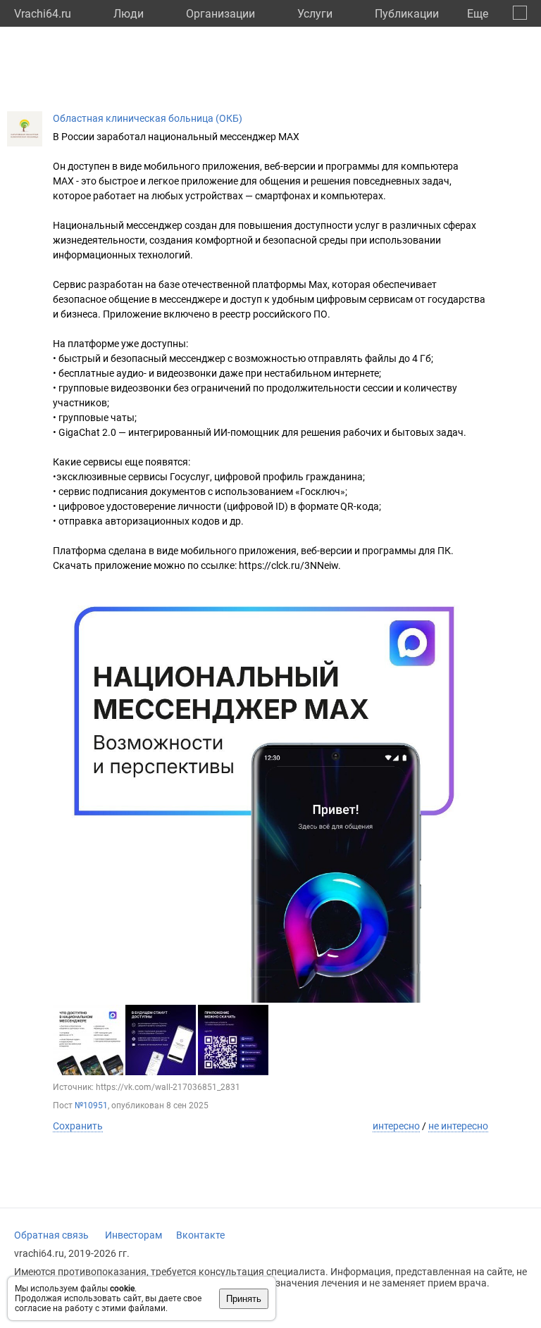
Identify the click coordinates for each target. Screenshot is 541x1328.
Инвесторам (133, 1235)
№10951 (91, 1105)
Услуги (314, 13)
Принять (243, 1298)
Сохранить (78, 1126)
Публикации (407, 13)
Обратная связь (51, 1235)
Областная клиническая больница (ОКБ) (147, 118)
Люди (128, 13)
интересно (396, 1126)
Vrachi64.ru (42, 13)
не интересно (458, 1126)
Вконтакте (200, 1235)
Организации (220, 13)
